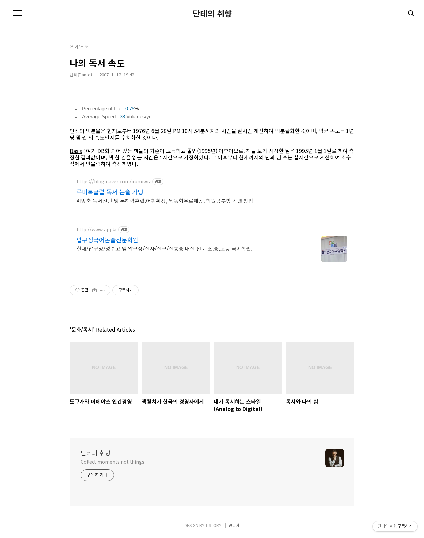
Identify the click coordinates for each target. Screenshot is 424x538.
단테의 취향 (212, 13)
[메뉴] (17, 13)
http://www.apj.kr (97, 229)
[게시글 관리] (103, 290)
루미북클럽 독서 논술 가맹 (110, 192)
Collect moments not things (112, 461)
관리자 (234, 525)
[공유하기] (94, 290)
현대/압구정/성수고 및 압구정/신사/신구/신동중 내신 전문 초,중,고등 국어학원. (164, 248)
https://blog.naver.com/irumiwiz (114, 181)
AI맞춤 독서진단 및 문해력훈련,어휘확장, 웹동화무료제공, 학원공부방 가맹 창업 (165, 200)
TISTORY (213, 525)
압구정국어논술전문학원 (107, 240)
